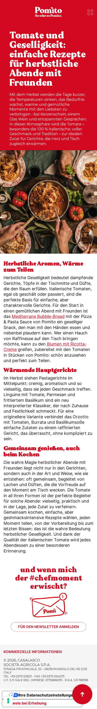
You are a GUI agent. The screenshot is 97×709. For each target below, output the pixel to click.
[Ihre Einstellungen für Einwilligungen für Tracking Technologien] (8, 700)
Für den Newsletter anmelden (48, 626)
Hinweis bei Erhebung (26, 703)
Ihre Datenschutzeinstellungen (46, 695)
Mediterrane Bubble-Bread (38, 316)
